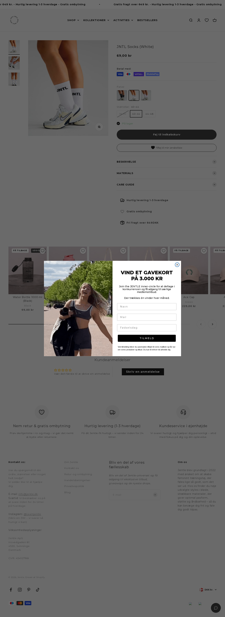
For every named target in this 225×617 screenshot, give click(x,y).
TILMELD (147, 338)
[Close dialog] (177, 265)
